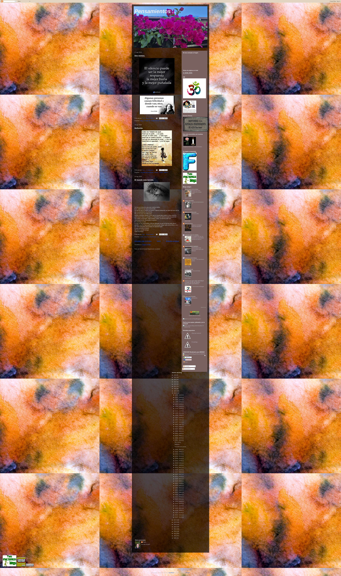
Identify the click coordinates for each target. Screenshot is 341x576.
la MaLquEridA (189, 269)
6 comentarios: (150, 118)
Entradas (186, 366)
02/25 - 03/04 (178, 501)
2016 (175, 522)
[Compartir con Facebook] (165, 118)
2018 (175, 393)
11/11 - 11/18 (178, 411)
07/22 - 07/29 (178, 454)
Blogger (188, 572)
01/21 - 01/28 (178, 512)
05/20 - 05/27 (178, 474)
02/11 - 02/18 (178, 506)
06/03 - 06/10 (178, 469)
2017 (175, 520)
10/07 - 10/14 (178, 422)
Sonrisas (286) (195, 213)
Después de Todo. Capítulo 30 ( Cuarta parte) (196, 192)
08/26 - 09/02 (178, 435)
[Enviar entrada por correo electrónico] (156, 118)
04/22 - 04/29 (178, 483)
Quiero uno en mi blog (194, 315)
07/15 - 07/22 (178, 456)
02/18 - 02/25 (178, 503)
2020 (175, 388)
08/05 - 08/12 (178, 449)
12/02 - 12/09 (178, 404)
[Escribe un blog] (162, 118)
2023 (175, 382)
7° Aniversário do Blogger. (198, 286)
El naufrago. (195, 342)
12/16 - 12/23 (178, 399)
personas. (162, 120)
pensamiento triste (154, 236)
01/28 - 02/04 (178, 510)
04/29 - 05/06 (178, 481)
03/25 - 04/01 (178, 492)
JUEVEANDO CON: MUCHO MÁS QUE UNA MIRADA (197, 249)
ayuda (141, 236)
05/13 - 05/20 (178, 476)
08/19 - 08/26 (178, 438)
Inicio (159, 241)
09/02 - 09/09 (178, 433)
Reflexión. (139, 128)
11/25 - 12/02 (178, 406)
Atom (186, 362)
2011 (175, 533)
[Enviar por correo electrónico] (160, 118)
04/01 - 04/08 (178, 490)
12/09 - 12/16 (178, 402)
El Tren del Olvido (196, 270)
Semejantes (194, 298)
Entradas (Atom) (146, 244)
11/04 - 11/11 (178, 413)
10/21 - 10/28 (178, 417)
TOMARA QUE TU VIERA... (192, 235)
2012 (175, 531)
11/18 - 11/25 (178, 408)
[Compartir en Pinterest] (167, 118)
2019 (175, 391)
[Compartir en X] (163, 118)
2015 (175, 524)
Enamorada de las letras (191, 189)
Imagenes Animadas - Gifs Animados (192, 146)
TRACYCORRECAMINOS (191, 246)
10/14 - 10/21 (178, 420)
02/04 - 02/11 (178, 508)
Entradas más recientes (143, 241)
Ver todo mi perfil (145, 544)
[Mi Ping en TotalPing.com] (30, 566)
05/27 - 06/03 (178, 472)
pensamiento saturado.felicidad (151, 120)
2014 (175, 526)
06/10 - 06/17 (178, 467)
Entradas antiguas (172, 241)
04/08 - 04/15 (178, 488)
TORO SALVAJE (189, 200)
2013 (175, 529)
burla (141, 120)
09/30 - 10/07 (178, 424)
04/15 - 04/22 (178, 485)
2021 (175, 386)
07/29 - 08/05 (178, 451)
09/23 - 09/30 (178, 426)
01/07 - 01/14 (178, 517)
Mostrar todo (203, 307)
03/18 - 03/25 (178, 494)
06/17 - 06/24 (178, 465)
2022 (175, 384)
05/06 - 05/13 (178, 478)
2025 (175, 377)
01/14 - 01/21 (178, 515)
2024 (175, 379)
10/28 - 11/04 (178, 415)
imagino (161, 172)
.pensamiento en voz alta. (146, 172)
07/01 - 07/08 (178, 460)
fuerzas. (156, 172)
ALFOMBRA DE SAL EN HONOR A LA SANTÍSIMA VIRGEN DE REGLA (198, 238)
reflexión (166, 172)
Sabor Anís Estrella (190, 296)
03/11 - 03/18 (178, 497)
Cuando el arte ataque (191, 258)
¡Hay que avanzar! (196, 333)
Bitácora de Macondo (190, 212)
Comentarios (187, 369)
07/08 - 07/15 (178, 458)
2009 (175, 538)
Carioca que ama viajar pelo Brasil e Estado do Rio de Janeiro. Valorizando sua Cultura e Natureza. (194, 283)
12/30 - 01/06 (178, 395)
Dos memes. (140, 56)
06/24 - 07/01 (178, 463)
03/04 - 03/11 (178, 499)
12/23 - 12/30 (178, 397)
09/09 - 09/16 (178, 431)
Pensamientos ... (156, 11)
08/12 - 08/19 (178, 440)
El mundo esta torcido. (144, 180)
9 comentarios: (150, 170)
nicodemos (171, 572)
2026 (175, 375)
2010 (175, 535)
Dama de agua (189, 223)
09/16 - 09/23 (178, 429)
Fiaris (144, 542)
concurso (146, 236)
